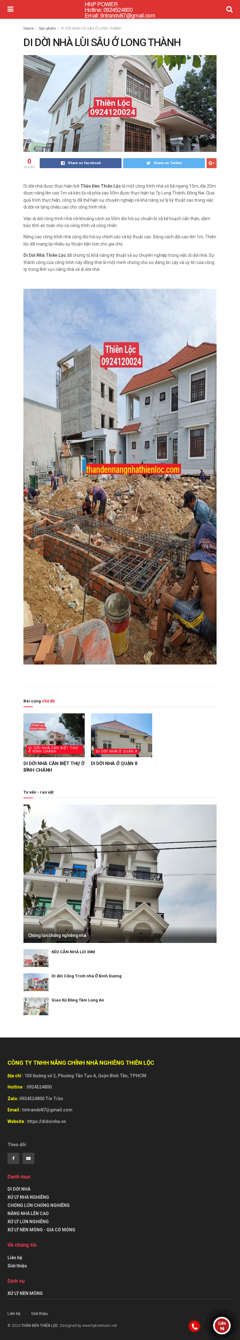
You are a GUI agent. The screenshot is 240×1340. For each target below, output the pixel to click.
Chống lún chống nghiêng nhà (57, 935)
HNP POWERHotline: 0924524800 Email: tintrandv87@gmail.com (120, 9)
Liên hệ (15, 1257)
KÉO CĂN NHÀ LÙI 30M (73, 951)
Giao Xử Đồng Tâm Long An (78, 1000)
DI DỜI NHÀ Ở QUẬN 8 (116, 751)
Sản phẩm (47, 28)
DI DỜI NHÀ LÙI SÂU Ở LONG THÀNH (91, 28)
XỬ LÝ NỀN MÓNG (25, 1293)
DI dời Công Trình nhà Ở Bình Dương (87, 976)
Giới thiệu (17, 1265)
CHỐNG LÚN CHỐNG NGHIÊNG (39, 1205)
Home (28, 28)
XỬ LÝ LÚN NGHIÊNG (28, 1221)
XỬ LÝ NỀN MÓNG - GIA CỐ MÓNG (41, 1229)
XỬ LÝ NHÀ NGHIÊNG (28, 1197)
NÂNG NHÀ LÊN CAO (28, 1213)
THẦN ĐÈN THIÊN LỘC (39, 1325)
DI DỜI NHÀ (19, 1189)
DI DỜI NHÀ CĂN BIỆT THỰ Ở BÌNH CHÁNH (53, 749)
